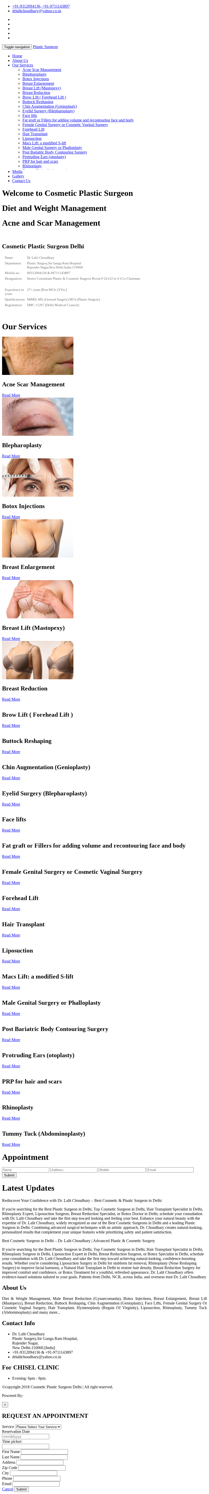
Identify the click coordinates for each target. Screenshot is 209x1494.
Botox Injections (35, 79)
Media (17, 171)
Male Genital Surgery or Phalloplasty (52, 147)
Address (8, 1462)
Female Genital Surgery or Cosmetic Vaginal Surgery (65, 125)
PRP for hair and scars (40, 161)
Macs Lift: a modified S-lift (44, 143)
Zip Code (9, 1467)
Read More (11, 395)
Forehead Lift (33, 129)
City (5, 1473)
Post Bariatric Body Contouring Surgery (54, 152)
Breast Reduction (36, 92)
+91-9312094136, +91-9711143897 (41, 6)
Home (17, 56)
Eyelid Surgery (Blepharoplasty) (48, 111)
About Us (20, 60)
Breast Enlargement (38, 83)
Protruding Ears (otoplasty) (44, 157)
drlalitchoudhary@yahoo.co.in (36, 11)
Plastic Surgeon (45, 47)
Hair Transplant (34, 134)
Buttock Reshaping (37, 102)
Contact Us (21, 181)
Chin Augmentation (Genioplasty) (49, 106)
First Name (11, 1451)
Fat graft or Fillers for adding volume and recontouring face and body (78, 120)
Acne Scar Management (41, 69)
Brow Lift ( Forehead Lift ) (44, 97)
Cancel (7, 1489)
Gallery (18, 176)
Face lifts (29, 115)
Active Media (35, 1395)
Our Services (22, 65)
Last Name (11, 1457)
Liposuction (32, 138)
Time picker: (12, 1441)
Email (6, 1484)
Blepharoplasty (34, 74)
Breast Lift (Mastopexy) (41, 88)
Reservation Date (16, 1431)
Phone (7, 1478)
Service (8, 1426)
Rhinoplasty (32, 166)
